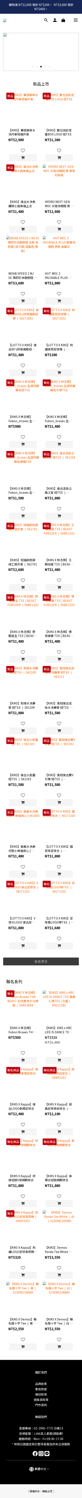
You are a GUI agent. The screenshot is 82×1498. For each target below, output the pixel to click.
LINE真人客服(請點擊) (48, 1433)
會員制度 (41, 1389)
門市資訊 (41, 1405)
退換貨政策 (41, 1399)
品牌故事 (41, 1384)
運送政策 (41, 1394)
